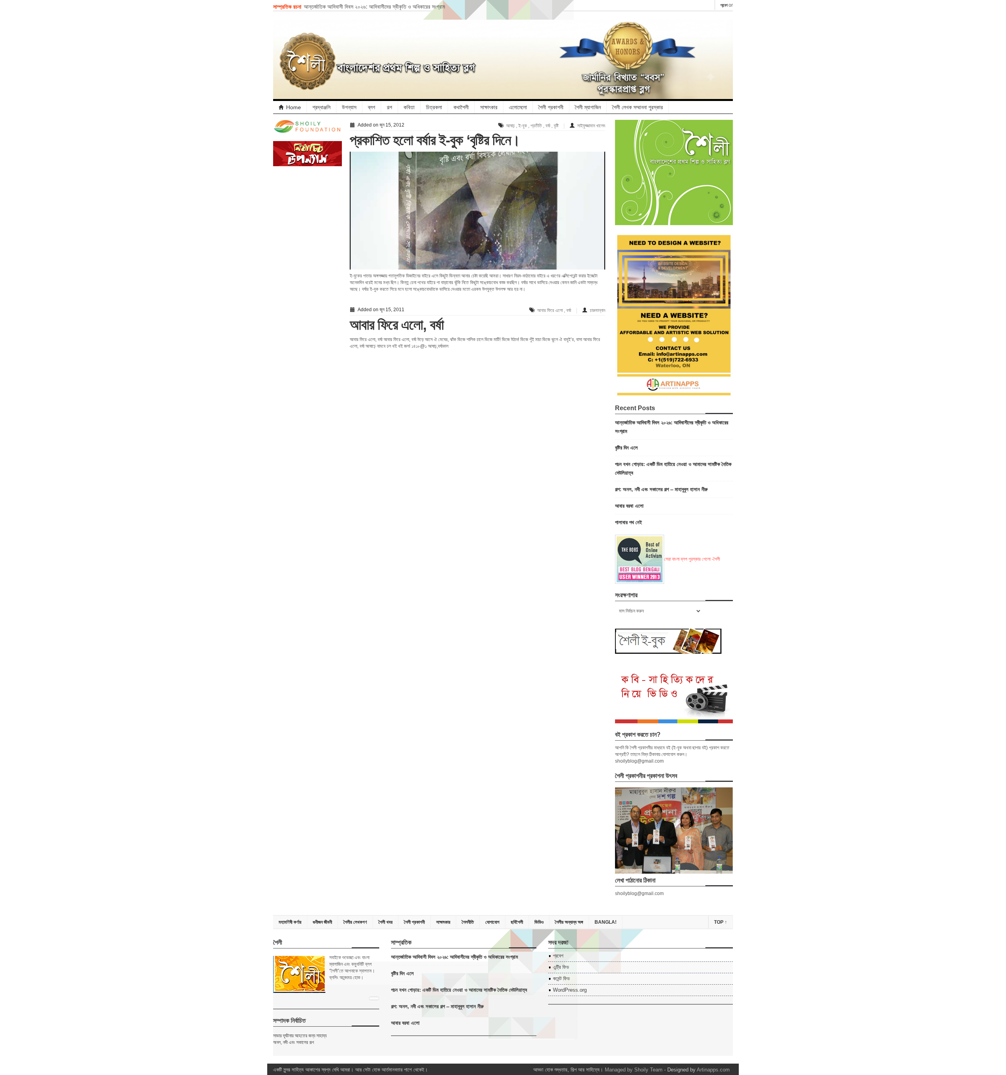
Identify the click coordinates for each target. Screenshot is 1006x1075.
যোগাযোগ (492, 922)
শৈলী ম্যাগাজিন (588, 107)
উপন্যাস (349, 107)
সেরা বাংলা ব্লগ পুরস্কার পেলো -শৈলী (692, 559)
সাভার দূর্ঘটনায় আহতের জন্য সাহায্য (300, 1035)
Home (293, 107)
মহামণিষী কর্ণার (290, 922)
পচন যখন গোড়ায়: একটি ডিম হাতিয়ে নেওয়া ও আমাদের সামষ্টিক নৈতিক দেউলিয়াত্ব (459, 989)
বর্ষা (547, 125)
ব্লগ (371, 107)
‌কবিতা (409, 107)
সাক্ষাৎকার (488, 107)
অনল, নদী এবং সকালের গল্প (293, 1042)
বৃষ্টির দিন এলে (626, 447)
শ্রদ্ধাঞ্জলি (321, 107)
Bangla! (606, 922)
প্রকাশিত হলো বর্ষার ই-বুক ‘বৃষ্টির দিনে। (435, 140)
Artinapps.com (713, 1070)
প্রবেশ (723, 5)
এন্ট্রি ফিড (561, 967)
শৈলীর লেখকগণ (355, 922)
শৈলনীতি (468, 922)
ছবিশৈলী (517, 922)
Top (720, 922)
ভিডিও (538, 922)
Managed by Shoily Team (634, 1070)
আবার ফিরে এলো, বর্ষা (397, 325)
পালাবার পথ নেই (628, 522)
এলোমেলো (518, 107)
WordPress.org (570, 990)
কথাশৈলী (461, 107)
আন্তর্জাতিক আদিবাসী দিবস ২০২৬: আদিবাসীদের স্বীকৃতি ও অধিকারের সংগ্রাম (374, 6)
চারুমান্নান (597, 310)
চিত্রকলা (434, 107)
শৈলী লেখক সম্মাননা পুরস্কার (637, 107)
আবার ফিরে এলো (550, 310)
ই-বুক (522, 125)
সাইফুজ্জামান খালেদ (591, 125)
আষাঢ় (510, 125)
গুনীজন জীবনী (322, 922)
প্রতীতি (536, 125)
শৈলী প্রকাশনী (551, 107)
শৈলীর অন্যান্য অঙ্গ (569, 922)
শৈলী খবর (385, 922)
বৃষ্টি (556, 125)
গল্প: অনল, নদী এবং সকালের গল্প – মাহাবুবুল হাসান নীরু (661, 489)
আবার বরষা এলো (629, 505)
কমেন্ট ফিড (561, 978)
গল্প (389, 107)
